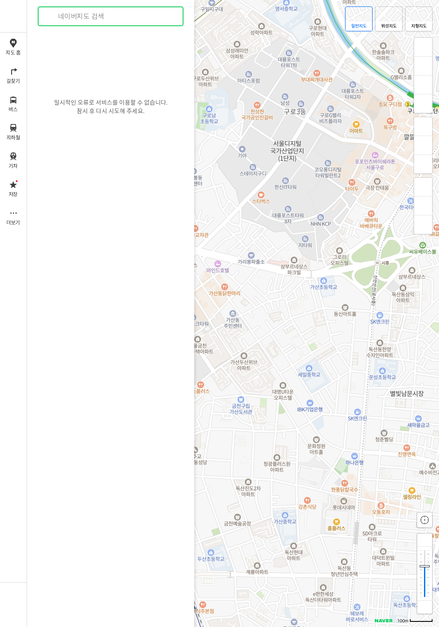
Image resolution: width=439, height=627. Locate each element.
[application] (233, 313)
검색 (50, 16)
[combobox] (111, 16)
